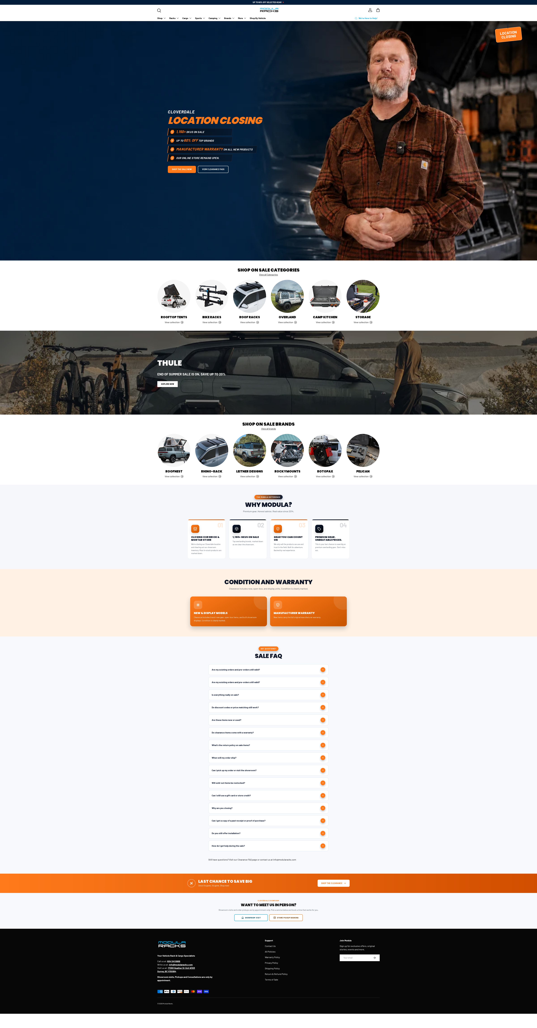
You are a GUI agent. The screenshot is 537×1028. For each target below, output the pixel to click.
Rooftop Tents (174, 317)
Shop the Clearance (331, 883)
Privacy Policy (271, 962)
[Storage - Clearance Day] (363, 296)
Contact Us (270, 946)
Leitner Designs (249, 471)
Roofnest (173, 471)
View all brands (268, 428)
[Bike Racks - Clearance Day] (211, 296)
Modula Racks (168, 1004)
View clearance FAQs (213, 169)
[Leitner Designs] (249, 450)
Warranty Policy (272, 957)
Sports (198, 18)
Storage (363, 317)
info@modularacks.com (284, 859)
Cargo (185, 18)
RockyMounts (287, 471)
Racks (172, 18)
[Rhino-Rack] (211, 450)
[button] (378, 10)
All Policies (270, 951)
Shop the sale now (182, 169)
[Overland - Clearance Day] (287, 296)
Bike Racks (211, 317)
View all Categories (268, 274)
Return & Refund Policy (276, 974)
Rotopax (325, 471)
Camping (213, 18)
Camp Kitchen (325, 317)
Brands (227, 18)
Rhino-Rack (211, 471)
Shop (159, 18)
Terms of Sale (271, 979)
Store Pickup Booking (288, 917)
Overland (287, 317)
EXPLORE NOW (167, 384)
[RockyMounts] (287, 450)
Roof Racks (249, 317)
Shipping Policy (272, 968)
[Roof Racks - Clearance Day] (249, 296)
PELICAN (363, 471)
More (240, 18)
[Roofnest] (173, 450)
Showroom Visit (253, 917)
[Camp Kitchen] (325, 296)
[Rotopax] (325, 450)
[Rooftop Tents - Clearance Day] (173, 296)
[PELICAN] (363, 450)
